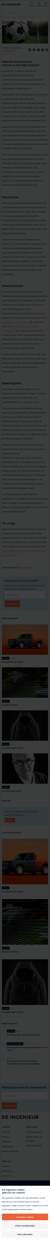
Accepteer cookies (25, 1217)
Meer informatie (25, 1234)
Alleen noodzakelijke (25, 1225)
